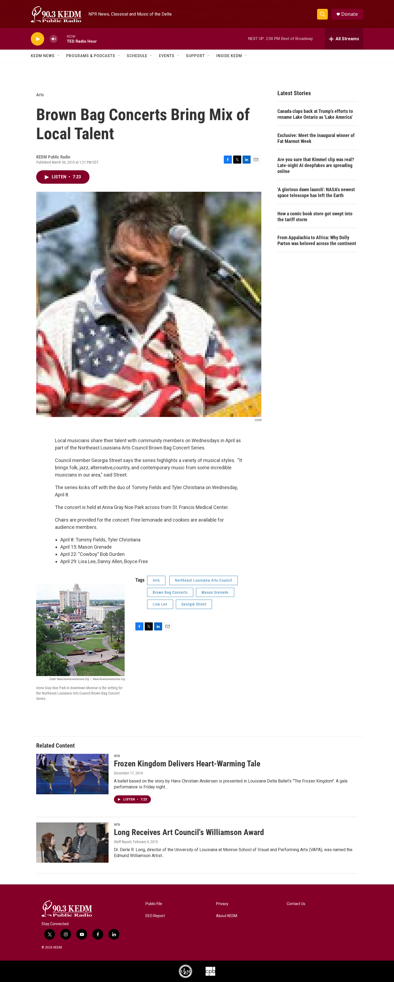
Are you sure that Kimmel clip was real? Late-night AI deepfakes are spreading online (315, 165)
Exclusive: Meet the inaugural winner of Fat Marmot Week (316, 138)
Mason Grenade (215, 592)
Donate (349, 14)
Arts (40, 94)
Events (166, 56)
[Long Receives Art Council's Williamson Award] (72, 842)
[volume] (53, 39)
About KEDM (226, 916)
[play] (37, 39)
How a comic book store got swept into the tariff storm (314, 216)
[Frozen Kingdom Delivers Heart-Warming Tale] (72, 774)
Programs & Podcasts (90, 56)
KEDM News (43, 56)
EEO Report (155, 916)
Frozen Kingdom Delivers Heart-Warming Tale (187, 763)
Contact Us (296, 904)
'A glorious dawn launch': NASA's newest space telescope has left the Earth (316, 192)
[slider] (62, 39)
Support (195, 56)
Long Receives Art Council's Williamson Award (189, 832)
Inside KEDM (229, 56)
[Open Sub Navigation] (59, 56)
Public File (154, 904)
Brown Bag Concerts (170, 592)
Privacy (222, 904)
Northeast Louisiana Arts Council (203, 580)
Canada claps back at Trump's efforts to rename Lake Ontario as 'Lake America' (315, 114)
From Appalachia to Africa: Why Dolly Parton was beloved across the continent (316, 240)
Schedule (137, 56)
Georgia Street (193, 604)
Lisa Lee (160, 604)
